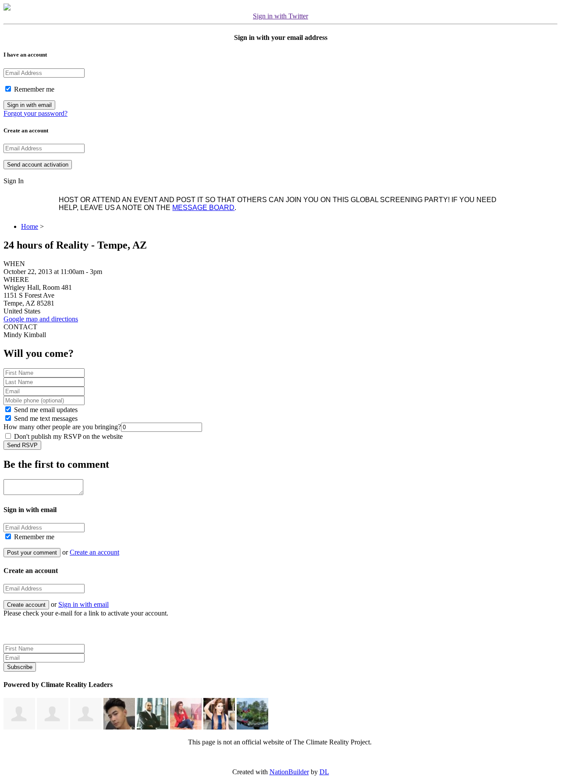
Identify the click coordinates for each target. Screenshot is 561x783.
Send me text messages (45, 418)
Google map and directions (41, 319)
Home (29, 226)
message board (203, 207)
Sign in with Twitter (280, 16)
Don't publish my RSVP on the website (67, 436)
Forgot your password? (35, 113)
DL (324, 772)
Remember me (33, 89)
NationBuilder (289, 772)
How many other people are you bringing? (62, 427)
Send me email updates (45, 409)
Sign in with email (83, 604)
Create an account (94, 552)
